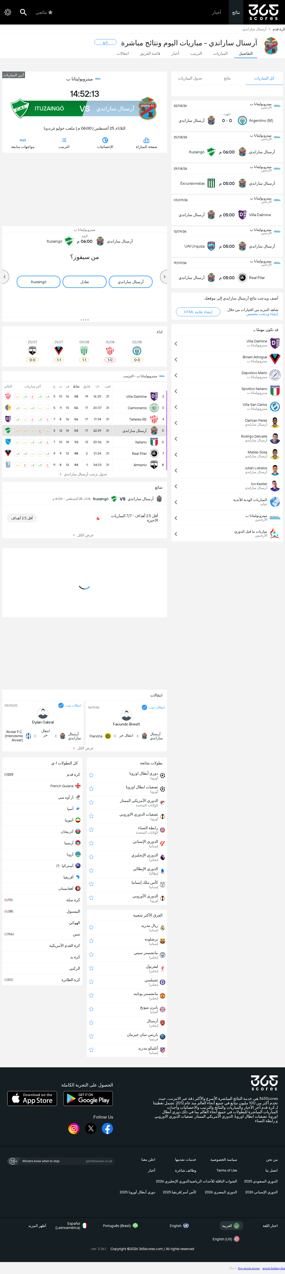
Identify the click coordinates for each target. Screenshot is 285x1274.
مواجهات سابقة (23, 147)
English (175, 1226)
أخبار (216, 12)
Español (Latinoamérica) (67, 1225)
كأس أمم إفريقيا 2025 (179, 1192)
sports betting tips (273, 1268)
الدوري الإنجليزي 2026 (172, 1181)
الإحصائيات (105, 147)
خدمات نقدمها (185, 1159)
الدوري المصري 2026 (221, 1192)
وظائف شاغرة (185, 1170)
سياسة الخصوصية (223, 1159)
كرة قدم (279, 29)
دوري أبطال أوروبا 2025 (137, 1192)
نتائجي (41, 12)
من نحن (272, 1159)
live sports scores (249, 1268)
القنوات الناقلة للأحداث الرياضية (213, 1181)
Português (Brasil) (117, 1226)
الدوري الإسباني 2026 (261, 1192)
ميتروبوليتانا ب (79, 79)
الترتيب (64, 147)
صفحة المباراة (146, 147)
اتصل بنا (272, 1170)
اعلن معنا (148, 1159)
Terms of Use (227, 1170)
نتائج (236, 12)
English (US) (222, 1239)
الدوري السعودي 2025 (261, 1181)
